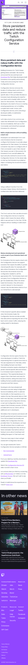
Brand (12, 593)
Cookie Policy (4, 652)
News (20, 585)
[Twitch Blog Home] (2, 2)
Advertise (4, 597)
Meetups (13, 600)
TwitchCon (14, 597)
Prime (3, 622)
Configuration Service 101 (16, 465)
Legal (12, 610)
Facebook (21, 614)
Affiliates (3, 658)
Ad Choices (4, 649)
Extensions (5, 626)
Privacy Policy (4, 646)
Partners (3, 655)
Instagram (21, 618)
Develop (4, 593)
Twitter (20, 610)
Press (20, 589)
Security (13, 620)
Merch (12, 589)
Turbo (3, 618)
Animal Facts (8, 455)
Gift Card (4, 629)
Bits (2, 610)
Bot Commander (9, 451)
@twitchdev (9, 474)
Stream (4, 585)
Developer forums (6, 476)
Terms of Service (5, 644)
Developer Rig (5, 77)
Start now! (9, 484)
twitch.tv (4, 600)
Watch (3, 589)
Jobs (11, 585)
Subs (3, 614)
